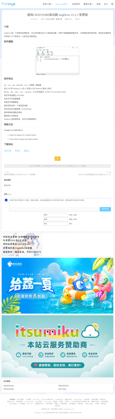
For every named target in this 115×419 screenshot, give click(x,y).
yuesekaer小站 (29, 401)
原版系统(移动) (63, 386)
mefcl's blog (36, 399)
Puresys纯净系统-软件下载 (8, 4)
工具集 (97, 404)
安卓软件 (76, 4)
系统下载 (47, 4)
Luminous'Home (77, 399)
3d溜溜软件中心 (39, 404)
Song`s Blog (47, 401)
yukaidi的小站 (59, 399)
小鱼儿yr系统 (89, 404)
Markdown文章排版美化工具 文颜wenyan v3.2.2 (95, 174)
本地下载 (7, 151)
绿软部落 (87, 399)
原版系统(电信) (8, 386)
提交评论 (105, 209)
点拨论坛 (57, 406)
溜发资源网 (94, 399)
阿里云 (17, 151)
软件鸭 (61, 401)
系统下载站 (62, 389)
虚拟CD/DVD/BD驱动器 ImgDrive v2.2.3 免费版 (57, 14)
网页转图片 (19, 401)
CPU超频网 (22, 404)
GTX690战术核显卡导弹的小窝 (80, 401)
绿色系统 (80, 404)
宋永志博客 (20, 399)
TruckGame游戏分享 (47, 399)
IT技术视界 (49, 404)
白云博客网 (72, 404)
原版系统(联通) (8, 389)
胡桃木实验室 (95, 401)
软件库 (67, 401)
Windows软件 (61, 4)
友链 (98, 4)
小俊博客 (28, 399)
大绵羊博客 (104, 401)
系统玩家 (103, 404)
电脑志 (56, 404)
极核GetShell (10, 401)
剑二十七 (30, 404)
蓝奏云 (26, 151)
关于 (106, 4)
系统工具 (59, 19)
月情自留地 (63, 404)
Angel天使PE (38, 401)
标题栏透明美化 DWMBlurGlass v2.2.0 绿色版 (19, 174)
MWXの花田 (13, 404)
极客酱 (55, 401)
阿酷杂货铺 (68, 399)
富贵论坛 (102, 399)
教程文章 (88, 4)
